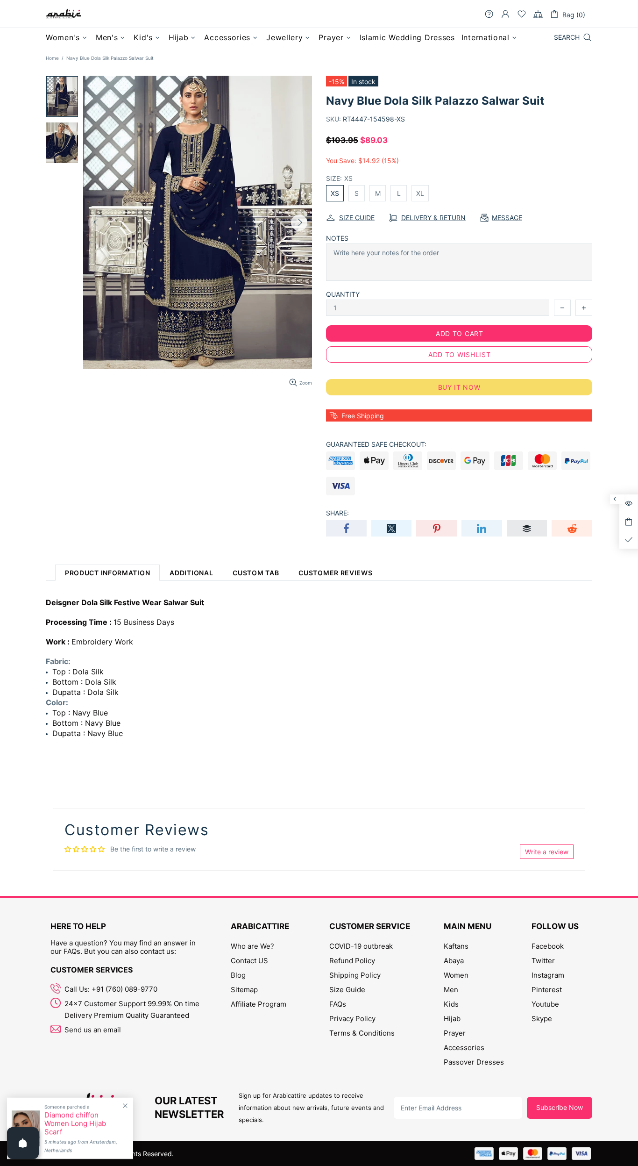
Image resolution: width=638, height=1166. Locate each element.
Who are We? (252, 946)
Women (456, 975)
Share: (337, 513)
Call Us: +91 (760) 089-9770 (110, 989)
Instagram (548, 975)
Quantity (343, 294)
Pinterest (547, 989)
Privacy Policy (352, 1018)
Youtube (545, 1004)
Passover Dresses (474, 1062)
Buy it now (459, 387)
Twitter (543, 960)
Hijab (452, 1018)
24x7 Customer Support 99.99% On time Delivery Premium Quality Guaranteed (131, 1009)
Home (52, 58)
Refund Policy (352, 960)
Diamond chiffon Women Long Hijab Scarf (75, 1123)
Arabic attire (63, 14)
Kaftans (456, 946)
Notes (337, 238)
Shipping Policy (355, 975)
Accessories (464, 1047)
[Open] (23, 1143)
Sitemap (244, 989)
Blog (238, 975)
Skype (542, 1018)
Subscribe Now (559, 1107)
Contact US (249, 960)
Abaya (454, 960)
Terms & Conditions (362, 1033)
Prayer (455, 1033)
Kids (451, 1004)
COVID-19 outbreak (361, 946)
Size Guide (347, 989)
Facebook (548, 946)
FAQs (337, 1004)
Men (451, 989)
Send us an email (92, 1029)
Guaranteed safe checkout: (376, 444)
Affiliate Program (258, 1004)
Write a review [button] (546, 852)
